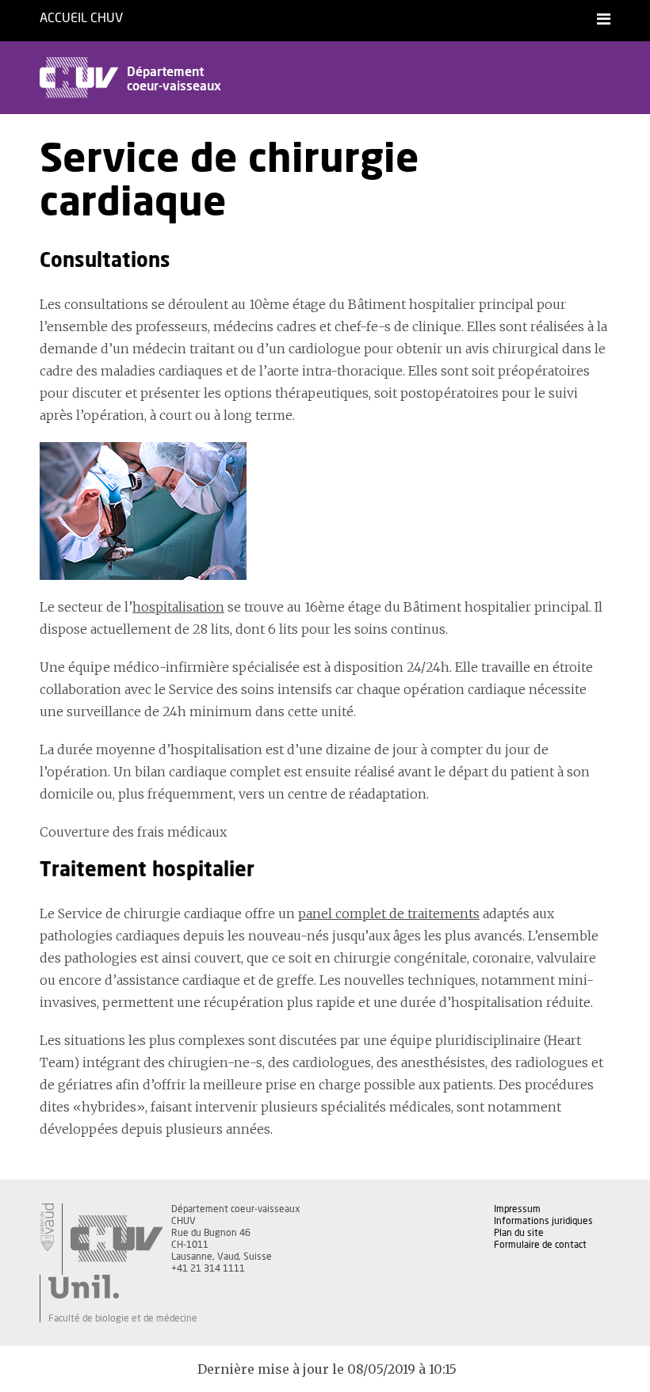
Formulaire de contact (540, 1244)
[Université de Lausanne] (122, 1287)
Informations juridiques (543, 1221)
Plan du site (519, 1233)
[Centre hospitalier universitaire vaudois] (116, 1239)
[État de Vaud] (47, 1227)
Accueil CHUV (81, 18)
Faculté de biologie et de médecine (122, 1318)
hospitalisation (178, 607)
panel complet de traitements (389, 913)
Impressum (517, 1209)
